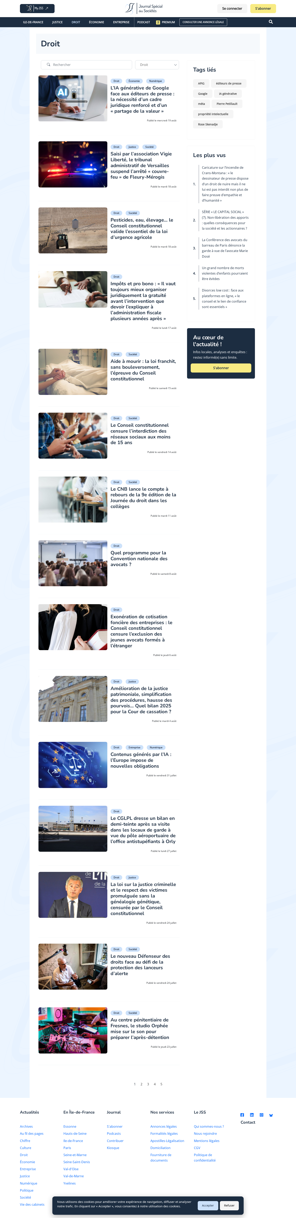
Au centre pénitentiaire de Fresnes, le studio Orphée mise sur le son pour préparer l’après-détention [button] (140, 1028)
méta (201, 104)
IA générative (228, 94)
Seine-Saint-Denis (76, 1162)
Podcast (143, 22)
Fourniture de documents (160, 1158)
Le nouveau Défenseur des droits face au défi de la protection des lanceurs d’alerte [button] (140, 965)
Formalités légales (164, 1133)
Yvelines (69, 1183)
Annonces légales (163, 1126)
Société (149, 147)
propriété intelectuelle (213, 114)
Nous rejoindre (205, 1133)
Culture (25, 1148)
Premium (168, 22)
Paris (67, 1148)
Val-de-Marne (73, 1176)
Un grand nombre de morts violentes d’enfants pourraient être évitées (225, 273)
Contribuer (115, 1141)
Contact (248, 1122)
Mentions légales (206, 1141)
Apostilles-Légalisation (167, 1141)
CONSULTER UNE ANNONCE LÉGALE (203, 22)
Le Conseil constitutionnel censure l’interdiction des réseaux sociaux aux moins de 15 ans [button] (141, 434)
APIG (201, 83)
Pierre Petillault (227, 104)
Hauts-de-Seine (75, 1133)
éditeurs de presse (228, 83)
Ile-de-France (33, 22)
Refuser (229, 1205)
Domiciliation (160, 1148)
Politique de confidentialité (205, 1158)
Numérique (155, 81)
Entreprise (121, 22)
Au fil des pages (31, 1133)
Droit (76, 22)
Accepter (208, 1205)
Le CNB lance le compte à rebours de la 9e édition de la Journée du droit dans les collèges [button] (143, 498)
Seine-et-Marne (75, 1155)
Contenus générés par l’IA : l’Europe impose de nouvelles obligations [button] (141, 760)
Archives (26, 1126)
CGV (197, 1148)
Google (202, 94)
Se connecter (232, 8)
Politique (26, 1190)
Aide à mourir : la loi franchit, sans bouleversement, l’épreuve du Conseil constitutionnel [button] (143, 370)
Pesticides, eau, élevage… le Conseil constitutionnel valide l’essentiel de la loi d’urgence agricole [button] (142, 228)
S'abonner (263, 8)
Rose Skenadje (208, 124)
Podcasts (114, 1133)
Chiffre (25, 1141)
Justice (57, 22)
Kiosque (113, 1148)
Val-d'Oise (71, 1169)
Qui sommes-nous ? (209, 1126)
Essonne (69, 1126)
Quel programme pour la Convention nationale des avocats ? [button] (139, 559)
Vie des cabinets (32, 1204)
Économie (96, 22)
